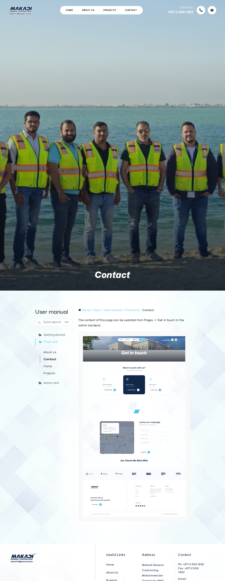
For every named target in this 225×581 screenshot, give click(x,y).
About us (49, 352)
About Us (88, 10)
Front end (51, 342)
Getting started (54, 335)
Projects (109, 10)
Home (69, 10)
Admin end (51, 383)
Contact (131, 10)
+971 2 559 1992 (193, 564)
